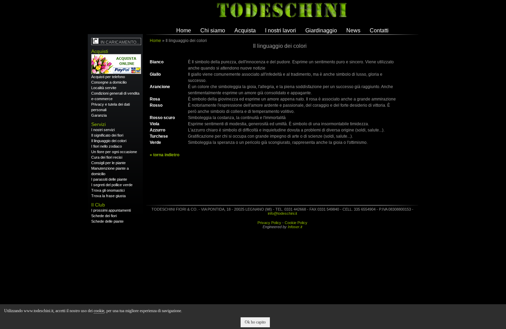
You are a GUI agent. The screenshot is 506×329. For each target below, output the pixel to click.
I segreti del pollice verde (112, 185)
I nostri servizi (103, 130)
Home (183, 30)
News (353, 30)
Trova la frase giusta (108, 196)
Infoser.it (295, 227)
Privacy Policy (269, 223)
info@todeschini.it (282, 213)
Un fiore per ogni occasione (114, 152)
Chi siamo (212, 30)
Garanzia (99, 115)
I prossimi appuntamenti (111, 210)
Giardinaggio (321, 30)
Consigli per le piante (108, 163)
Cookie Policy (296, 223)
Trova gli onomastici (108, 190)
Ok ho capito (255, 322)
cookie (99, 310)
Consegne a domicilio (109, 82)
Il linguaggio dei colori (108, 141)
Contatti (379, 30)
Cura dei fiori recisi (106, 157)
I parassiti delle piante (109, 179)
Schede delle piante (107, 221)
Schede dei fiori (104, 216)
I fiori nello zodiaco (106, 146)
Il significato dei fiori (107, 135)
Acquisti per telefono (108, 77)
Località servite (103, 88)
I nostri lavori (280, 30)
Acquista (245, 30)
